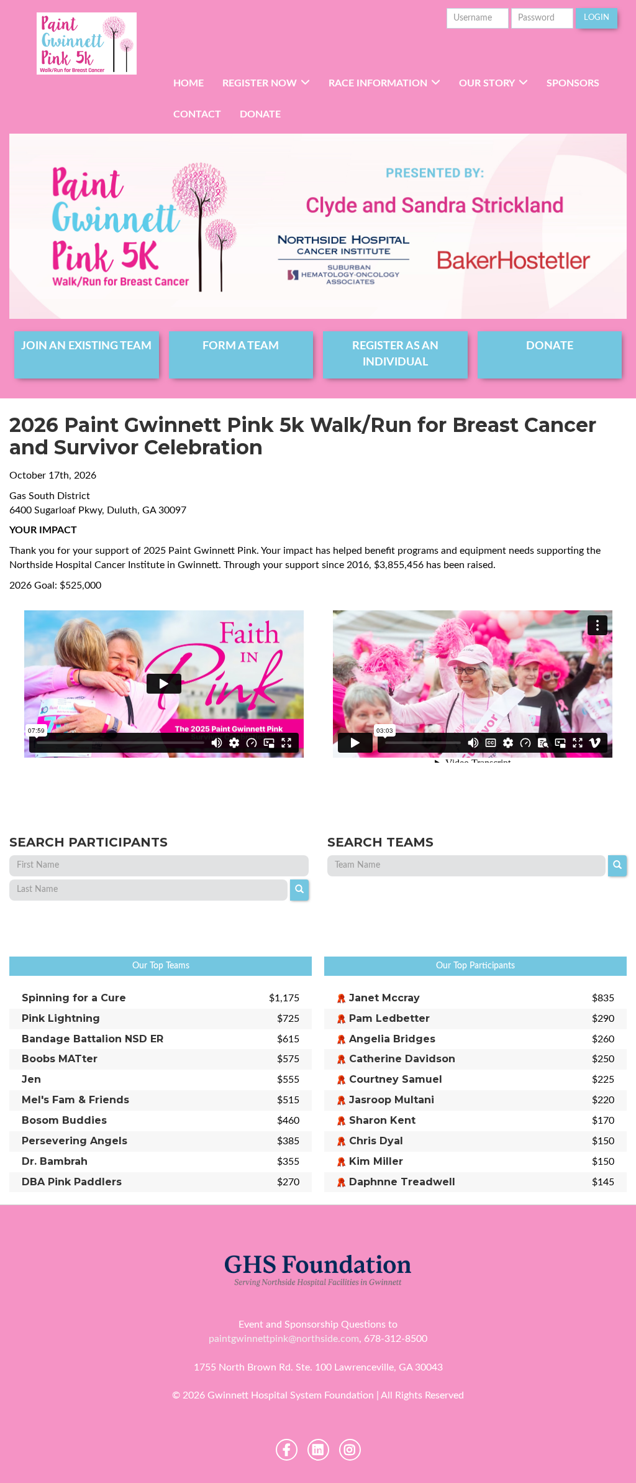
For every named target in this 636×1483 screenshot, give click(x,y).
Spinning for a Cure (74, 998)
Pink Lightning (61, 1018)
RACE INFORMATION (378, 83)
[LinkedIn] (318, 1450)
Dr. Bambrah (55, 1161)
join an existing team (86, 346)
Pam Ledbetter (389, 1018)
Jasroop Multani (391, 1100)
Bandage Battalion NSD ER (92, 1039)
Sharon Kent (382, 1120)
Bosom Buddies (64, 1120)
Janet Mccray (384, 998)
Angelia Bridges (392, 1039)
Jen (31, 1079)
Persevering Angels (74, 1141)
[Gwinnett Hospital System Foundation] (86, 43)
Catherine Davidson (402, 1059)
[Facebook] (287, 1450)
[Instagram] (350, 1450)
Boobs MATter (60, 1059)
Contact (197, 114)
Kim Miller (376, 1161)
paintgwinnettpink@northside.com (284, 1339)
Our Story (487, 83)
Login (596, 18)
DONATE (549, 346)
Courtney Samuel (395, 1079)
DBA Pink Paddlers (72, 1182)
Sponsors (573, 83)
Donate (260, 114)
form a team (240, 346)
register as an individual (395, 354)
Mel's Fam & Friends (75, 1100)
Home (188, 83)
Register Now (259, 83)
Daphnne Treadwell (402, 1182)
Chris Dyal (376, 1141)
